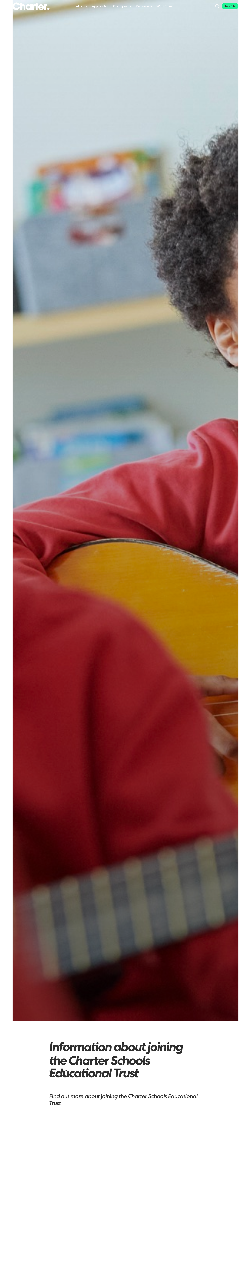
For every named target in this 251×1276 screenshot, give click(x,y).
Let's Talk (230, 6)
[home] (31, 6)
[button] (82, 6)
